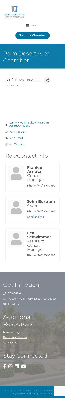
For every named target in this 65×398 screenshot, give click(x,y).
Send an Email (36, 216)
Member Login (12, 332)
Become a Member (15, 337)
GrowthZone (45, 393)
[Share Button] (47, 80)
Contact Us (10, 342)
